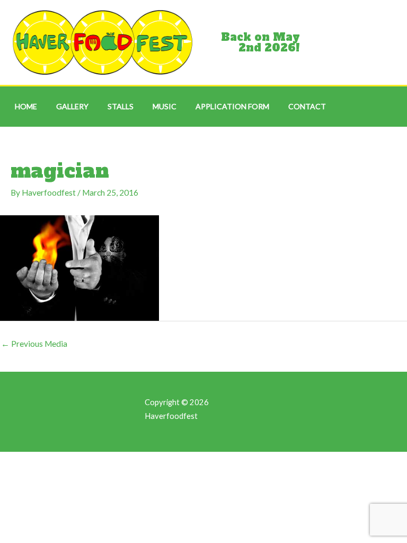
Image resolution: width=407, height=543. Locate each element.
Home (26, 106)
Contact (307, 106)
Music (164, 106)
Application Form (232, 106)
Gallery (72, 106)
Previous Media (34, 343)
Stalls (121, 106)
